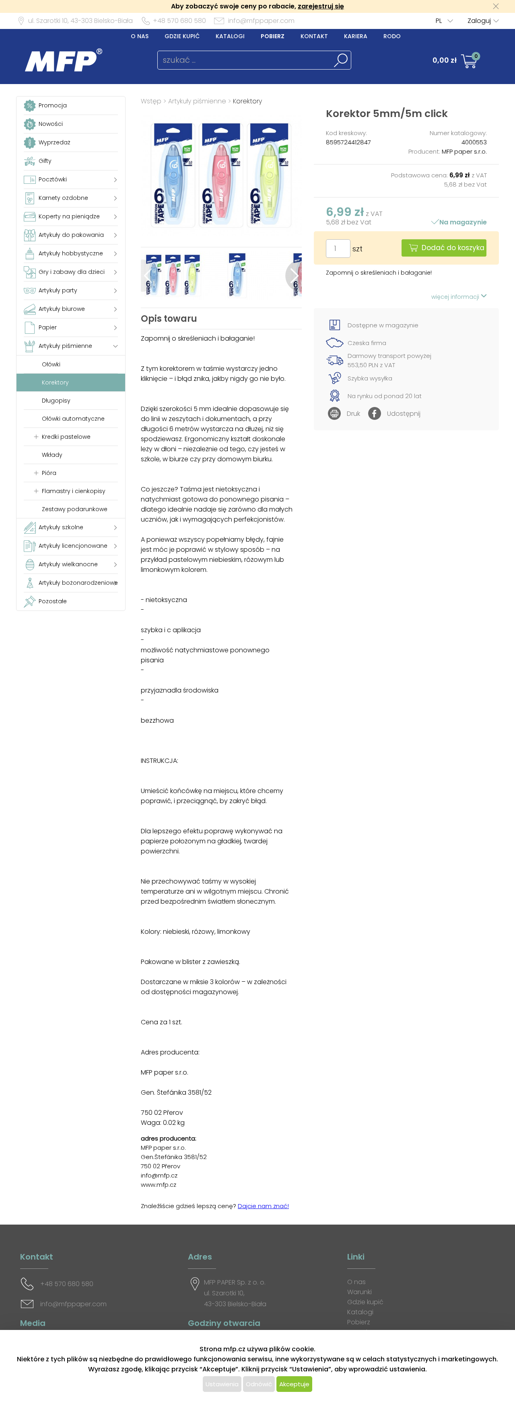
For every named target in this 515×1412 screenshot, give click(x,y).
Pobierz (272, 36)
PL (439, 20)
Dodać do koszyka (453, 248)
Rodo (392, 36)
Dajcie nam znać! (263, 1206)
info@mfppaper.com (261, 20)
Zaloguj (479, 20)
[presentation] (149, 275)
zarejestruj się (321, 6)
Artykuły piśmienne (197, 101)
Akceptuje (294, 1384)
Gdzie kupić (182, 36)
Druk (353, 413)
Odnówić (259, 1384)
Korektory (247, 101)
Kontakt (314, 36)
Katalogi (230, 36)
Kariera (355, 36)
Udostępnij (403, 413)
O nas (139, 36)
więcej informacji (456, 297)
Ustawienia (222, 1384)
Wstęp (151, 101)
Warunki (359, 1292)
